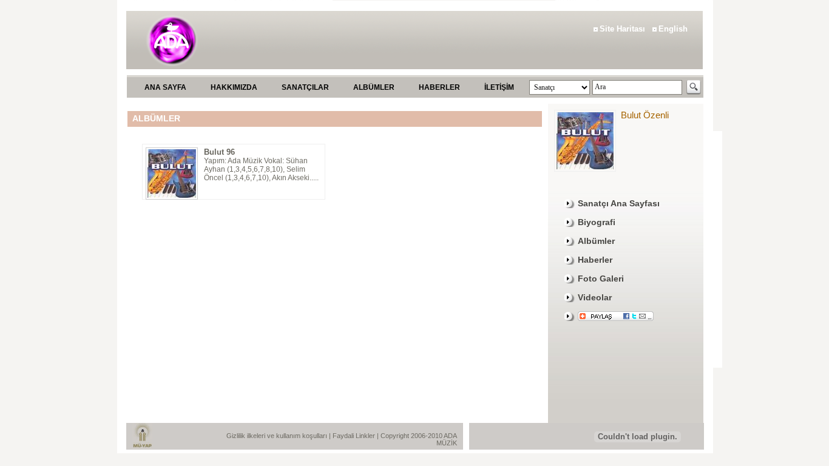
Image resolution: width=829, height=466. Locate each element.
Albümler (596, 241)
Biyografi (596, 222)
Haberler (595, 260)
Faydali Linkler (355, 435)
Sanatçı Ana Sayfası (619, 203)
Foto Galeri (601, 278)
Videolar (595, 297)
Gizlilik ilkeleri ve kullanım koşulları (277, 435)
